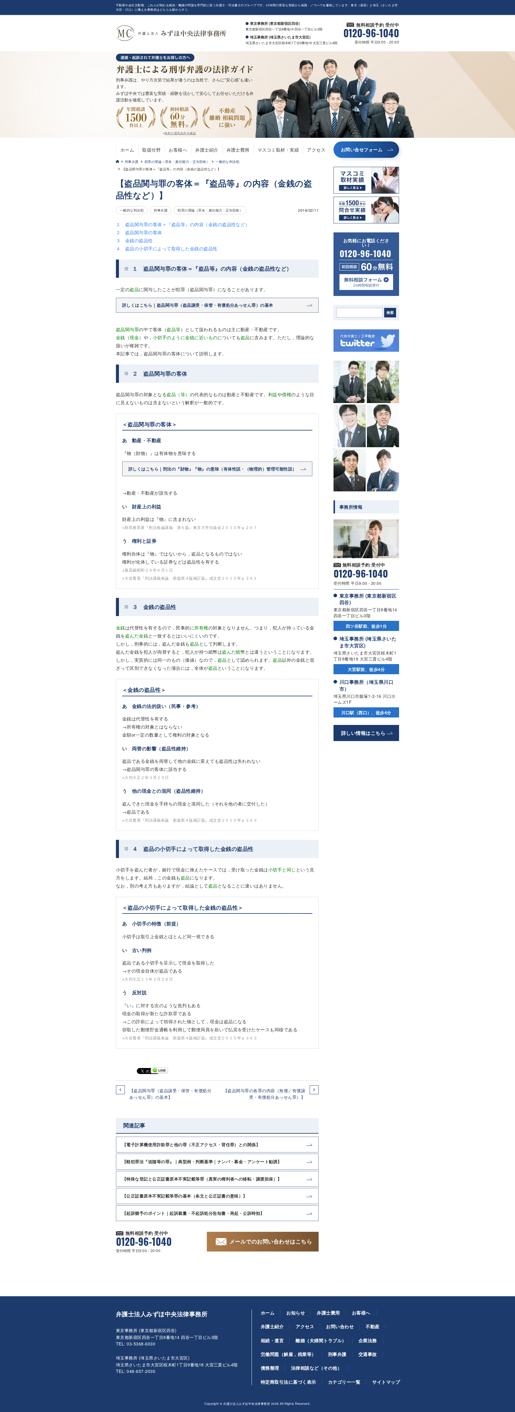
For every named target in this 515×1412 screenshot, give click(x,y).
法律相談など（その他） (316, 1368)
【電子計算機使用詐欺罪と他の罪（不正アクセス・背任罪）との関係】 (191, 1144)
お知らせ (295, 1312)
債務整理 (270, 1368)
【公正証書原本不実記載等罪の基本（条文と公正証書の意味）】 (184, 1196)
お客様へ (178, 149)
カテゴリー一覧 (344, 1382)
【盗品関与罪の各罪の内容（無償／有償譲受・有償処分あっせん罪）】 (264, 1093)
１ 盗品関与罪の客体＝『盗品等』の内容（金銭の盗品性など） (183, 224)
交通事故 (368, 1354)
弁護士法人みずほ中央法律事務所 (161, 1314)
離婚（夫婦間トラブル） (321, 1340)
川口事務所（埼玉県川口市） (366, 685)
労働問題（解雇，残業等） (288, 1354)
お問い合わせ (340, 1326)
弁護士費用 (238, 149)
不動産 (372, 1326)
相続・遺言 (272, 1340)
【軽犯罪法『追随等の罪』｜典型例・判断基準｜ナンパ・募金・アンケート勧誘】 (202, 1161)
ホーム (127, 149)
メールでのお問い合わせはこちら (270, 1241)
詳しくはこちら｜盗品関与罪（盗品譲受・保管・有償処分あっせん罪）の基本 (197, 305)
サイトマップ (386, 1382)
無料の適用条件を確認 (180, 133)
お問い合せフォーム (361, 149)
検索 (390, 313)
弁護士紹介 (206, 149)
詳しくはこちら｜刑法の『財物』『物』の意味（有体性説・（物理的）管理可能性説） (212, 469)
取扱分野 (151, 149)
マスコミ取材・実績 (278, 149)
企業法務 (368, 1340)
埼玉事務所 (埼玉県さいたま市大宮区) (367, 642)
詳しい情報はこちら (363, 732)
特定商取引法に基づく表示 (288, 1382)
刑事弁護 (132, 161)
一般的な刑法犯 (227, 161)
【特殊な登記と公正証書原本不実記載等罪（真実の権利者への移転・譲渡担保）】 (202, 1179)
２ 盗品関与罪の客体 (139, 232)
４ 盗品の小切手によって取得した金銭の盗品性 (167, 248)
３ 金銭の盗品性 (134, 240)
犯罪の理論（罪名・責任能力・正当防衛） (177, 161)
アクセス (316, 149)
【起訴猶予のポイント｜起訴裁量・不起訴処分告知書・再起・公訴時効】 (193, 1213)
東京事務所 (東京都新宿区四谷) (367, 599)
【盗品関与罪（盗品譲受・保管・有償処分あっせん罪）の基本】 (170, 1093)
